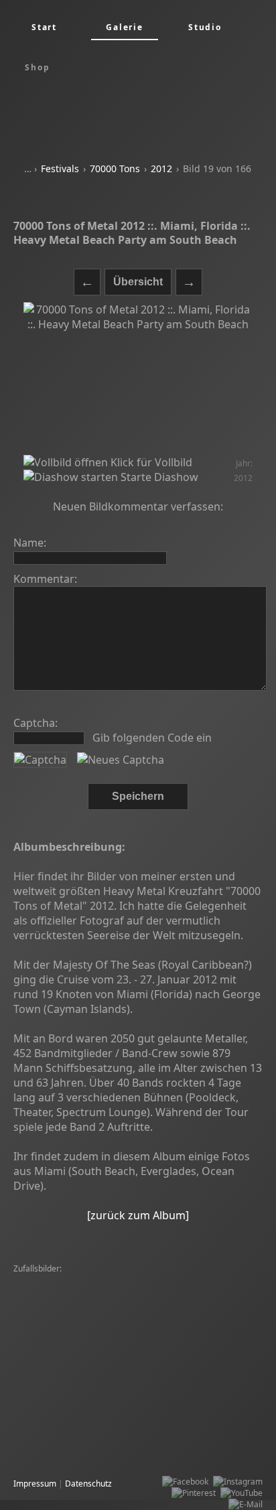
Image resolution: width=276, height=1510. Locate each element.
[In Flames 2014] (133, 1440)
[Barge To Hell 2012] (55, 1280)
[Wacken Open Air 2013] (62, 1314)
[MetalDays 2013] (146, 1406)
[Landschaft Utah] (146, 1314)
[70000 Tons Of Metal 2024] (68, 1383)
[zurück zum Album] (138, 1215)
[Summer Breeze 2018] (60, 1394)
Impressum (34, 1483)
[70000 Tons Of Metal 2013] (68, 1303)
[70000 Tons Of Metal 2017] (68, 1417)
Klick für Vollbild (150, 462)
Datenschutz (88, 1483)
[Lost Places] (40, 1371)
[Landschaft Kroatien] (205, 1428)
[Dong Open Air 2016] (206, 1360)
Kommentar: (45, 578)
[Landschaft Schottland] (169, 1292)
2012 (161, 168)
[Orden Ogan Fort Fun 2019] (68, 1292)
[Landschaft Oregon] (137, 1280)
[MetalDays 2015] (127, 1428)
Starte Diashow (158, 477)
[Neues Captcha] (120, 759)
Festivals (60, 168)
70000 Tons (115, 168)
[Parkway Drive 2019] (56, 1440)
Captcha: (35, 722)
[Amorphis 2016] (48, 1337)
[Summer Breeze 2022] (112, 1371)
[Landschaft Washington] (171, 1383)
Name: (29, 542)
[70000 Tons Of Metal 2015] (68, 1326)
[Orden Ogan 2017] (52, 1360)
